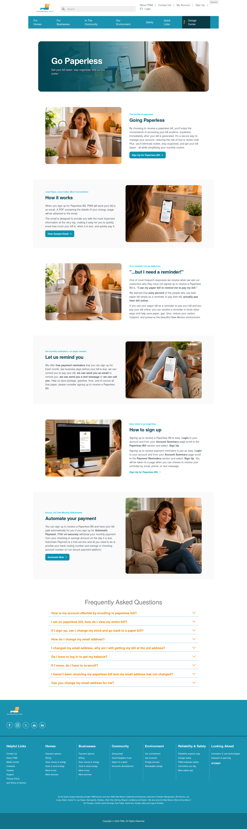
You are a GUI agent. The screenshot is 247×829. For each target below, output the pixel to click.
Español (214, 2)
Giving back (117, 753)
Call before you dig (187, 766)
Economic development (123, 766)
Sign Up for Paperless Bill (146, 155)
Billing (48, 757)
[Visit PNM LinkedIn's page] (43, 724)
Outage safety (184, 757)
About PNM (11, 757)
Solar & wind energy (54, 766)
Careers (10, 770)
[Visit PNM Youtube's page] (35, 724)
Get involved (151, 757)
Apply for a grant (119, 761)
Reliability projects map (189, 753)
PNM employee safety (188, 761)
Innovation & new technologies (225, 753)
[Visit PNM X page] (26, 724)
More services (51, 774)
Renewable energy (153, 766)
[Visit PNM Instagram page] (18, 724)
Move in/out (50, 770)
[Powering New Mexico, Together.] (45, 7)
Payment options (53, 753)
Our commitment (152, 753)
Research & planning (221, 757)
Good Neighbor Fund (121, 757)
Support (10, 774)
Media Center (12, 761)
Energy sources (152, 761)
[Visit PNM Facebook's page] (10, 724)
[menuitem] (39, 22)
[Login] (142, 9)
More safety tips (185, 770)
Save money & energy (55, 761)
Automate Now (56, 557)
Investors (10, 766)
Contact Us (11, 753)
